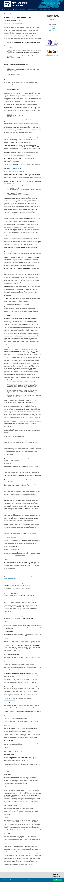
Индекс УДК (9, 47)
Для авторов (52, 28)
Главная (5, 13)
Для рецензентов (52, 30)
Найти (59, 9)
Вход (41, 9)
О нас (3, 9)
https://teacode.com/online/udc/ (13, 168)
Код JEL (8, 49)
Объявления (15, 9)
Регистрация (47, 9)
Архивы (9, 9)
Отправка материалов (32, 9)
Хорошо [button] (58, 879)
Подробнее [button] (38, 879)
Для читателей (52, 26)
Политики (22, 9)
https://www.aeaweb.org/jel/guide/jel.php (15, 171)
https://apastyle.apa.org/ (31, 421)
